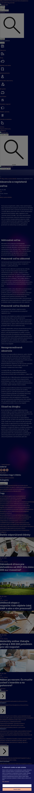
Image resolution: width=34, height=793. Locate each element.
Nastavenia (17, 785)
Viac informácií (5, 781)
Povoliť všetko (17, 789)
